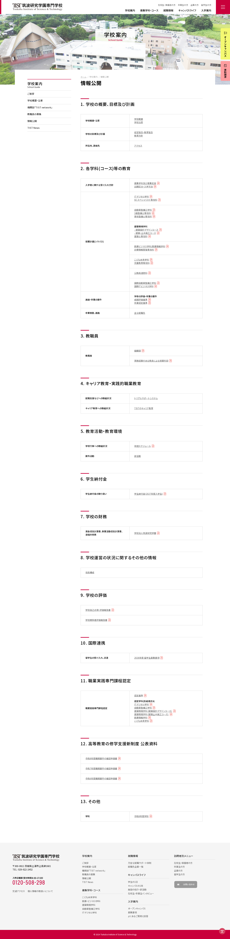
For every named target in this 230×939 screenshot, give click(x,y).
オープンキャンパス (137, 908)
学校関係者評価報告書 (96, 620)
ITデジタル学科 (141, 196)
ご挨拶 (30, 93)
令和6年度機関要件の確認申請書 (101, 778)
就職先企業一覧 (135, 866)
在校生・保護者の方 (166, 4)
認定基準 (138, 695)
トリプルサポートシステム (146, 398)
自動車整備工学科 (143, 209)
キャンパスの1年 (135, 885)
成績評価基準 (140, 299)
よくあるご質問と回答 (138, 916)
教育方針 (138, 135)
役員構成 (89, 572)
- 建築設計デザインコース (146, 229)
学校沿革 (138, 122)
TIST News (33, 128)
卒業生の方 (183, 4)
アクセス (138, 145)
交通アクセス (19, 891)
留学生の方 (206, 4)
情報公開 (32, 121)
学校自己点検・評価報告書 (98, 610)
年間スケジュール (142, 446)
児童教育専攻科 (142, 263)
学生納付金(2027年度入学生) (148, 493)
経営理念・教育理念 (143, 132)
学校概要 (138, 119)
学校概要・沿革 (35, 100)
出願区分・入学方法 (143, 186)
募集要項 (132, 912)
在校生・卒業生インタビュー (141, 893)
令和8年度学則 (141, 816)
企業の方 (194, 4)
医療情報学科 (140, 717)
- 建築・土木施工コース (145, 233)
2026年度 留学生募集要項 (146, 657)
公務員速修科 (140, 273)
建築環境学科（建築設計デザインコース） (153, 711)
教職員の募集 (34, 114)
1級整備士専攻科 (142, 213)
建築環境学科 (88, 904)
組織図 (137, 350)
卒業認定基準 (140, 302)
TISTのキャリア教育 (143, 408)
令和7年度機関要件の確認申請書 (101, 768)
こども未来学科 (141, 259)
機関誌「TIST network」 (39, 107)
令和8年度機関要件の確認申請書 (101, 758)
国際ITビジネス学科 (143, 286)
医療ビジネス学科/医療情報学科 (149, 246)
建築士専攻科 (140, 236)
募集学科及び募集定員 (145, 183)
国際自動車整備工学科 (145, 283)
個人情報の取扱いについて (40, 891)
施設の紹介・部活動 (137, 889)
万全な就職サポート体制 (139, 862)
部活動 (137, 456)
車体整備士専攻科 (143, 216)
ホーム (83, 76)
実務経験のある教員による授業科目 (151, 360)
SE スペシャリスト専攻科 (145, 199)
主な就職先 (139, 312)
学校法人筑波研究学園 (145, 533)
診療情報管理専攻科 (144, 249)
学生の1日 (133, 881)
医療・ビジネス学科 (91, 901)
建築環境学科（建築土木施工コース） (151, 714)
